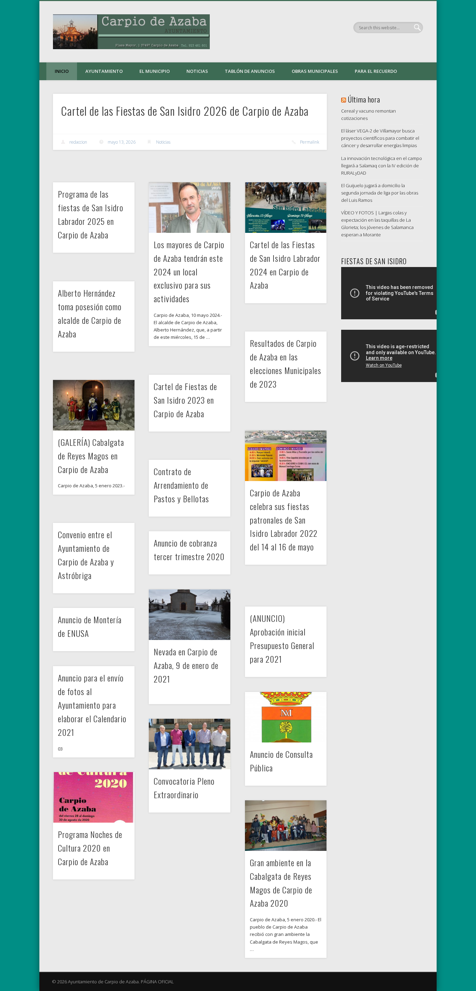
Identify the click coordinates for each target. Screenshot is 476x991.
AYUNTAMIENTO (104, 71)
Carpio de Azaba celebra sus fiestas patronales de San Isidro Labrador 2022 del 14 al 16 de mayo (283, 519)
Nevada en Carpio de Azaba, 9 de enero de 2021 (186, 665)
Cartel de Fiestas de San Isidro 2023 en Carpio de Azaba (185, 400)
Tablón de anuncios (250, 71)
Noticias (197, 71)
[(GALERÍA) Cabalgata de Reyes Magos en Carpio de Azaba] (94, 405)
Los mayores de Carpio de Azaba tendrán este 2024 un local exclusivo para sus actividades (189, 271)
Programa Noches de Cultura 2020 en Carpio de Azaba (90, 848)
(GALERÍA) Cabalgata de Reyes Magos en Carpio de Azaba (91, 455)
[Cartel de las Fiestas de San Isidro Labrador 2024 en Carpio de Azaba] (286, 207)
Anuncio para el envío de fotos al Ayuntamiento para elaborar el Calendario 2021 (92, 704)
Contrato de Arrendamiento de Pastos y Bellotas (181, 485)
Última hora (364, 99)
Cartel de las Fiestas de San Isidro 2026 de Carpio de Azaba (185, 110)
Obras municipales (315, 71)
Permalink (309, 142)
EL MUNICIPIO (154, 71)
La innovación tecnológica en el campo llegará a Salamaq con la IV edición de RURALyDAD (381, 165)
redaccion (78, 142)
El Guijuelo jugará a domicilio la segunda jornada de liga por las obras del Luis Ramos (379, 192)
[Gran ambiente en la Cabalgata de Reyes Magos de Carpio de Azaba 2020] (286, 825)
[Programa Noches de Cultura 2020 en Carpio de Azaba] (94, 797)
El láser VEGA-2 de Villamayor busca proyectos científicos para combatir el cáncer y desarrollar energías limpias (380, 138)
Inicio (62, 71)
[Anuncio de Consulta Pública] (286, 717)
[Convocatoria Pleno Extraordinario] (189, 744)
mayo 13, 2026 (122, 142)
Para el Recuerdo (376, 71)
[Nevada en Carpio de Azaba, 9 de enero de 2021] (189, 614)
